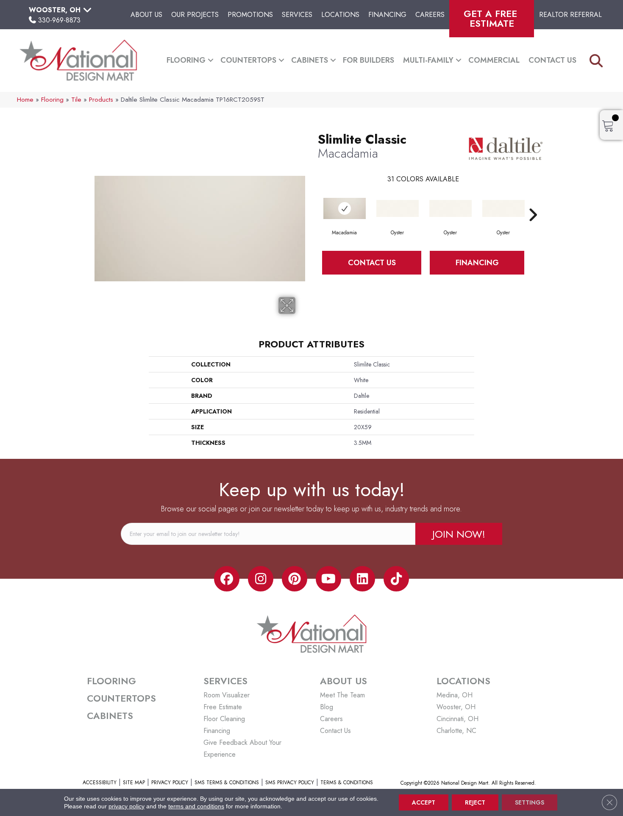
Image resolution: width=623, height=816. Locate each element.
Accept (423, 802)
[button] (211, 60)
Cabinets (309, 60)
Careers (430, 14)
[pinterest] (294, 578)
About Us (146, 14)
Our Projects (195, 14)
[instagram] (260, 578)
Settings (529, 802)
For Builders (368, 60)
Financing (387, 14)
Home (25, 99)
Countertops (248, 60)
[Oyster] (397, 208)
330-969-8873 (59, 20)
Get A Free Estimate (492, 18)
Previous (313, 202)
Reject (475, 802)
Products (101, 99)
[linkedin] (362, 578)
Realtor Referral (570, 14)
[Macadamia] (344, 208)
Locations (340, 14)
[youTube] (328, 578)
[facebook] (226, 578)
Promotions (250, 14)
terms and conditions (196, 806)
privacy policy (126, 806)
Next (532, 202)
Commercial (494, 60)
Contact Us (552, 60)
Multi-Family (428, 60)
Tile (76, 99)
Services (297, 14)
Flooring (186, 60)
